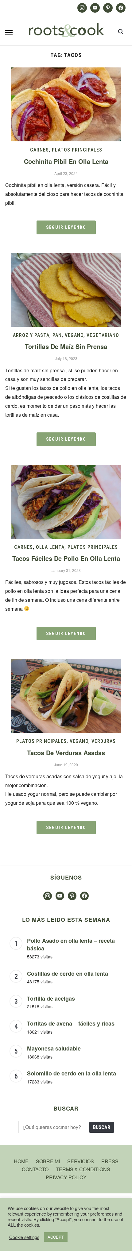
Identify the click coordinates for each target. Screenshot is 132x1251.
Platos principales (77, 150)
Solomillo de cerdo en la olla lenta (71, 1073)
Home (21, 1161)
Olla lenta (50, 547)
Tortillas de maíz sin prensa (66, 346)
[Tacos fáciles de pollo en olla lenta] (66, 468)
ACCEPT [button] (56, 1237)
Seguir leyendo (66, 227)
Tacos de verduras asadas (66, 752)
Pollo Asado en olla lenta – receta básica (71, 945)
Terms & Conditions (83, 1169)
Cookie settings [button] (24, 1237)
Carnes (39, 150)
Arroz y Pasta (31, 335)
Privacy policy (66, 1177)
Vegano (74, 335)
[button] (9, 32)
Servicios (80, 1161)
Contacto (35, 1169)
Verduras (103, 741)
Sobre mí (48, 1161)
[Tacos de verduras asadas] (66, 662)
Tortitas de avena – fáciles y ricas (71, 1023)
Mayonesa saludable (54, 1048)
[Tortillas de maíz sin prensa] (66, 256)
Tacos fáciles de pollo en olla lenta (66, 558)
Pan (57, 335)
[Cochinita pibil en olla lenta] (66, 71)
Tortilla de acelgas (51, 998)
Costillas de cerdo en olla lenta (67, 974)
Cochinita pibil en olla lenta (66, 161)
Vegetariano (103, 335)
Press (109, 1161)
